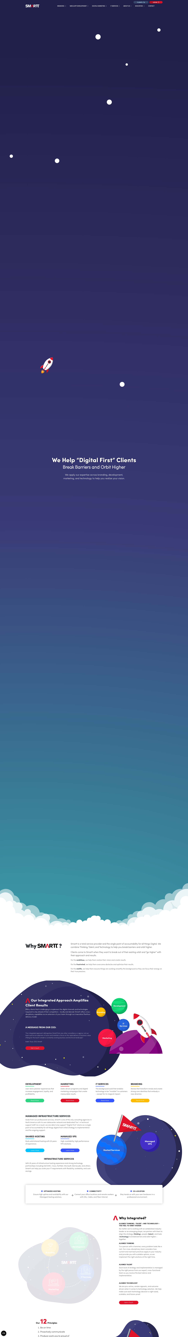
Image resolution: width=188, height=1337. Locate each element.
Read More (35, 1100)
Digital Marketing (98, 6)
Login (155, 2)
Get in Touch (128, 1302)
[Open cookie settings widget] (3, 1333)
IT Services (114, 6)
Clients (140, 2)
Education (139, 6)
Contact (151, 6)
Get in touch (35, 1048)
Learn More (35, 1150)
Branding (61, 6)
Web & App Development (78, 6)
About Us (126, 6)
